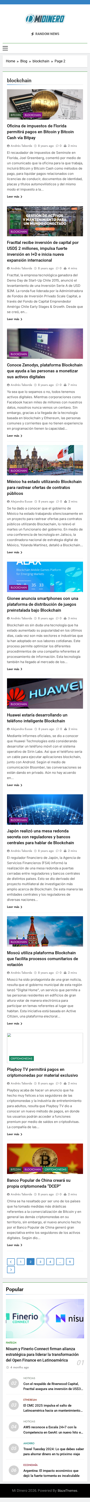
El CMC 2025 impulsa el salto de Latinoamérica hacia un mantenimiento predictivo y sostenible (51, 1411)
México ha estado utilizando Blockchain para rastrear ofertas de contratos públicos (44, 487)
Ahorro (29, 1443)
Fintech (11, 1343)
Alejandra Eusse (22, 501)
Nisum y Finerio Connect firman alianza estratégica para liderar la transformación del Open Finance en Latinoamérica (42, 1355)
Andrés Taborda (21, 146)
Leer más (13, 196)
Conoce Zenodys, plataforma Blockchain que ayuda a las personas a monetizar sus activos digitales (45, 370)
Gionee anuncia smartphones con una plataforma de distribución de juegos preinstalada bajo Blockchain (42, 604)
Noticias (29, 1378)
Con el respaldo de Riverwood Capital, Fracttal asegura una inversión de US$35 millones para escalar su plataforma (53, 1389)
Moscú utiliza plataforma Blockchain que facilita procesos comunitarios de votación (42, 958)
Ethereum (30, 1400)
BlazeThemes (67, 1490)
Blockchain (33, 115)
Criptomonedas (21, 1059)
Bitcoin (16, 115)
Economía (30, 1465)
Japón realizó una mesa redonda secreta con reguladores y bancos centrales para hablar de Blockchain (40, 836)
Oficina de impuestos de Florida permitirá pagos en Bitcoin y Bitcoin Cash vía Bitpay (40, 131)
